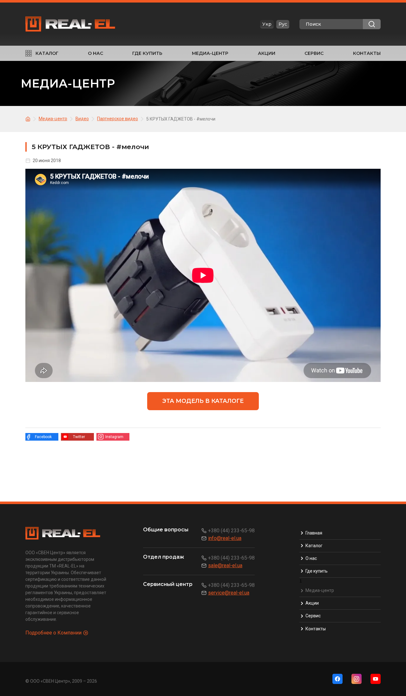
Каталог (47, 53)
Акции (266, 53)
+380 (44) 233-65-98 (231, 531)
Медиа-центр (210, 53)
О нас (95, 53)
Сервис (314, 53)
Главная (313, 532)
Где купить (147, 53)
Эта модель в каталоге (203, 400)
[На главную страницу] (28, 118)
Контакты (367, 53)
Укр (267, 24)
